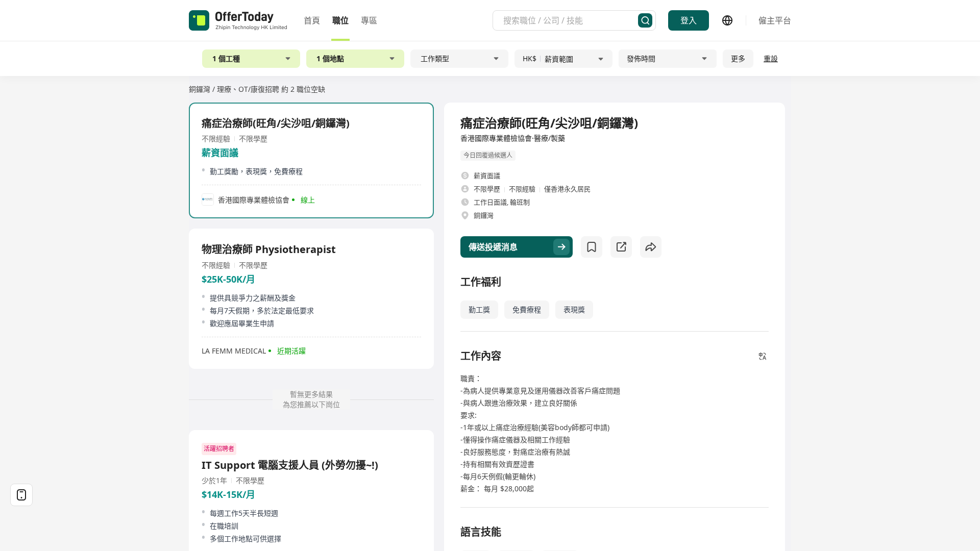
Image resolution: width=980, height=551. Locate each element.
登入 (688, 20)
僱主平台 (774, 20)
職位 (340, 20)
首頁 (312, 20)
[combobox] (570, 20)
